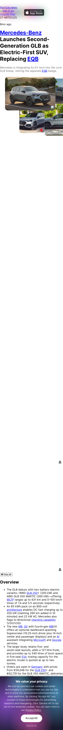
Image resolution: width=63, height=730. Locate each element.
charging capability (43, 619)
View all (7, 574)
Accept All (31, 718)
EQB (44, 70)
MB (20, 626)
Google (56, 640)
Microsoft (39, 640)
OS (26, 626)
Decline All (31, 725)
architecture (14, 609)
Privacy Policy (33, 710)
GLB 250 (32, 593)
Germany (37, 666)
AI (58, 636)
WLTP (10, 599)
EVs (24, 656)
